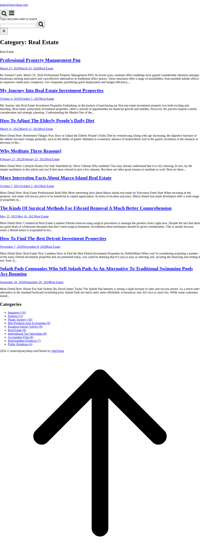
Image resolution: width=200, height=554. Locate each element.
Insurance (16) (17, 312)
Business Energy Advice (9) (25, 326)
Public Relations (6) (20, 344)
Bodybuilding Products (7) (24, 340)
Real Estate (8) (17, 330)
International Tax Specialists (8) (27, 333)
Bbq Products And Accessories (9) (29, 323)
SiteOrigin (57, 351)
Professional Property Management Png (40, 60)
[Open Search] (4, 13)
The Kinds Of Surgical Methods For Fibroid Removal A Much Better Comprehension (85, 208)
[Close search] (4, 31)
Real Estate (46, 68)
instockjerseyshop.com (14, 4)
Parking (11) (15, 316)
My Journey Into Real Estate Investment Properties (52, 90)
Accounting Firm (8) (20, 337)
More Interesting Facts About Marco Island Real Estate (56, 177)
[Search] (41, 24)
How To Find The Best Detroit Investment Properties (53, 238)
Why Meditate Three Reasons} (30, 150)
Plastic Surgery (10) (20, 319)
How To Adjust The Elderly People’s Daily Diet (47, 120)
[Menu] (11, 15)
